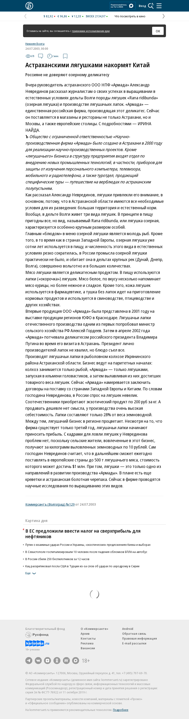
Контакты (88, 638)
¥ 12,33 (76, 16)
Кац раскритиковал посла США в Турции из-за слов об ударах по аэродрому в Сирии (82, 566)
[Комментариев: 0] (40, 56)
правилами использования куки (91, 31)
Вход (142, 6)
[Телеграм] (28, 660)
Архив (85, 633)
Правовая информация (139, 638)
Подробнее (120, 710)
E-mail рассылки (134, 643)
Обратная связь (134, 633)
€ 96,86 (62, 16)
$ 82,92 (48, 16)
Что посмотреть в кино (130, 16)
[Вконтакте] (38, 660)
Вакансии (88, 648)
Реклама (87, 643)
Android (127, 629)
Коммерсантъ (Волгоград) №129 (50, 504)
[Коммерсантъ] (29, 6)
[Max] (75, 660)
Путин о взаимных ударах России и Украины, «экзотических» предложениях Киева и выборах (88, 545)
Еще (28, 573)
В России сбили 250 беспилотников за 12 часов (57, 559)
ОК (158, 31)
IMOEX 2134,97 (95, 16)
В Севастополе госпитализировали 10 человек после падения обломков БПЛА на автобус (86, 552)
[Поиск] (151, 5)
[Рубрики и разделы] (159, 5)
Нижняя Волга (34, 44)
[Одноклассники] (56, 660)
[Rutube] (66, 660)
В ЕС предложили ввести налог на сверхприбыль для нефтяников (83, 534)
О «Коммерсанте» (94, 629)
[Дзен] (47, 660)
